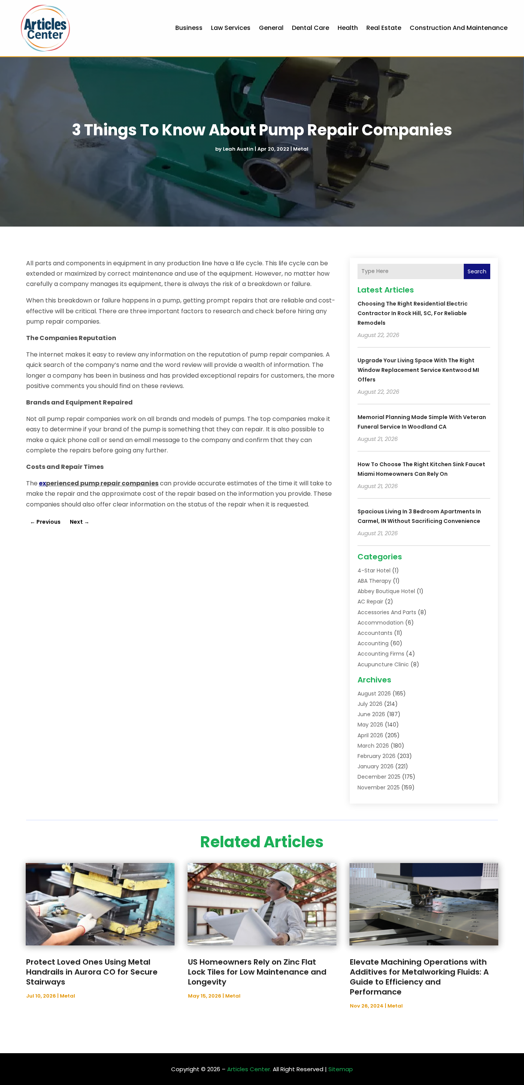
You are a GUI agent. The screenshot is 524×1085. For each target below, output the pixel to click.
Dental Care (310, 27)
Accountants (375, 633)
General (271, 27)
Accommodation (381, 622)
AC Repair (370, 601)
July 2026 (370, 704)
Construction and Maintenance (459, 27)
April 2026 (370, 735)
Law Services (230, 27)
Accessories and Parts (387, 612)
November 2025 (379, 787)
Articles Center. (249, 1069)
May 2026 (370, 724)
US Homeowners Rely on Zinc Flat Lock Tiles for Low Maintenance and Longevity (257, 972)
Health (348, 27)
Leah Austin (238, 149)
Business (189, 27)
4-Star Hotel (374, 570)
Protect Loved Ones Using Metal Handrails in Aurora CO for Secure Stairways (92, 972)
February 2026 (376, 756)
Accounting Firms (381, 654)
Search (477, 271)
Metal (300, 149)
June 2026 (371, 714)
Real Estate (383, 27)
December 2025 (379, 777)
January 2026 (376, 766)
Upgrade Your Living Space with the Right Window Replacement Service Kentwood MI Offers (418, 370)
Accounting (373, 643)
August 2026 (374, 693)
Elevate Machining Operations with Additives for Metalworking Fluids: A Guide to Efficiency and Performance (419, 977)
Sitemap (340, 1069)
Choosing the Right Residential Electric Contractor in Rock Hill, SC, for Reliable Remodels (413, 313)
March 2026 (373, 746)
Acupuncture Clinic (383, 664)
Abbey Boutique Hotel (386, 591)
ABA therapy (374, 581)
